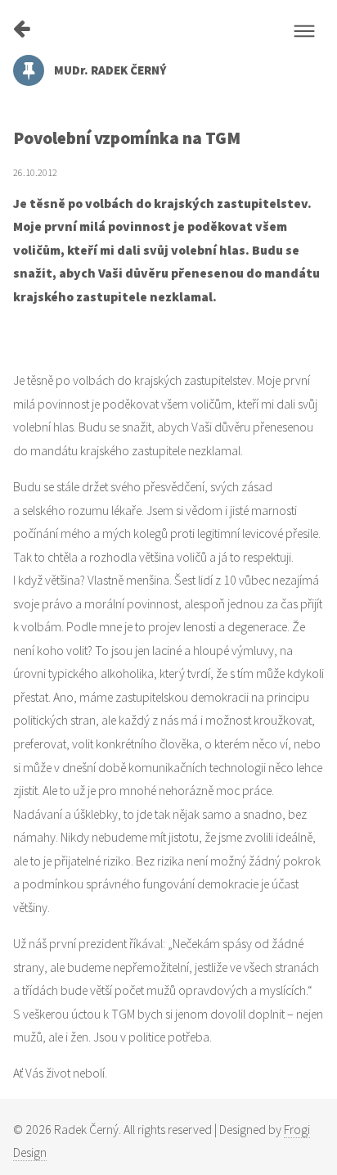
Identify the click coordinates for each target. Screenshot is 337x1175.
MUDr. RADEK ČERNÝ (110, 70)
